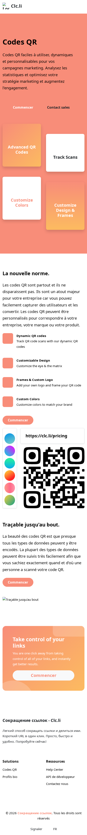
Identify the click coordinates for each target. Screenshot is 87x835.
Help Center (54, 769)
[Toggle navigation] (78, 7)
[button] (80, 828)
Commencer (23, 107)
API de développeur (60, 777)
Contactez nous (57, 784)
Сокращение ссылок (35, 813)
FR (54, 829)
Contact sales (58, 107)
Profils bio (10, 777)
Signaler (36, 829)
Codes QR (10, 769)
